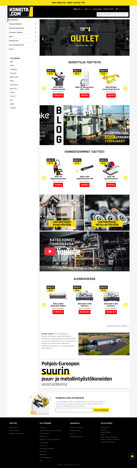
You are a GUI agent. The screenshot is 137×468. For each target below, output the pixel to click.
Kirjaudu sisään (108, 9)
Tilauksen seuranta (76, 427)
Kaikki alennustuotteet (118, 326)
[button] (46, 37)
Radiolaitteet (14, 41)
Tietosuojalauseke (46, 457)
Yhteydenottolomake (47, 448)
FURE (12, 65)
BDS (11, 62)
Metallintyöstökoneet (16, 28)
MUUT (11, 37)
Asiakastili (75, 423)
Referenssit (44, 436)
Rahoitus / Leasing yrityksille (49, 439)
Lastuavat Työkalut (16, 32)
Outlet (11, 49)
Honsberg (13, 69)
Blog (41, 460)
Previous (43, 87)
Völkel (12, 104)
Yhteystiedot (97, 9)
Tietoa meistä (44, 433)
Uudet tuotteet (14, 430)
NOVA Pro (13, 88)
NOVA (12, 81)
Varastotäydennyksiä (16, 45)
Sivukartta (43, 451)
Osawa (12, 92)
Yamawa (13, 108)
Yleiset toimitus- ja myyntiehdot (51, 430)
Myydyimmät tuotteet (16, 433)
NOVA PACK (14, 85)
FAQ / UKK (43, 445)
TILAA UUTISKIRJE (101, 410)
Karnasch (13, 73)
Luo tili (72, 433)
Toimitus (43, 427)
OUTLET (13, 96)
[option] (85, 37)
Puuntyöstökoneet (15, 24)
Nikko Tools (14, 77)
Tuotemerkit (15, 58)
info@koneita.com (113, 439)
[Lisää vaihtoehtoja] (132, 456)
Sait (11, 100)
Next (124, 87)
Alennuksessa (13, 20)
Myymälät (43, 454)
